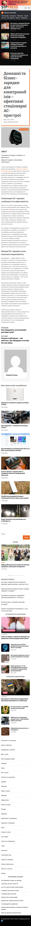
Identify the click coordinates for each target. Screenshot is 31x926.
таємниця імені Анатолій (8, 894)
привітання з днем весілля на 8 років (12, 900)
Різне (2, 827)
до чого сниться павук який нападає (12, 887)
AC (9, 209)
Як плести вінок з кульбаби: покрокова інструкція (19, 707)
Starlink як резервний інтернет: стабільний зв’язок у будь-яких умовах (15, 497)
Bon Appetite (10, 18)
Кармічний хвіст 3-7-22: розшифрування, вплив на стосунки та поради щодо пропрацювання (19, 668)
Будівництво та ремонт (8, 750)
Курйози (3, 782)
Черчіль (17, 18)
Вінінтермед (5, 16)
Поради (5, 692)
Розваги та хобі (5, 832)
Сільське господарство (8, 841)
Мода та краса (5, 791)
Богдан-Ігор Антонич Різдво (9, 897)
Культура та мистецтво (8, 777)
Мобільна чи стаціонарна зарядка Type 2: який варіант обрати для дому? (20, 719)
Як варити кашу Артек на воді (10, 890)
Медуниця (24, 18)
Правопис (4, 814)
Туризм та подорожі (7, 859)
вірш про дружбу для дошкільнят (11, 913)
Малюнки (4, 786)
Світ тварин (4, 837)
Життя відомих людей (7, 759)
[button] (4, 562)
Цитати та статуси (6, 869)
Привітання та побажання (9, 818)
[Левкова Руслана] (15, 361)
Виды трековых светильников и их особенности (13, 520)
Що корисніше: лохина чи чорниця (11, 880)
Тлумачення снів (6, 855)
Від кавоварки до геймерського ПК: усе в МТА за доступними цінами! (15, 449)
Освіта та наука (6, 804)
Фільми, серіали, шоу (7, 864)
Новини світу (5, 800)
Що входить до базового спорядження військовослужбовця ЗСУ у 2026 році (14, 700)
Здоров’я (4, 763)
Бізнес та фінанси (6, 745)
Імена (3, 768)
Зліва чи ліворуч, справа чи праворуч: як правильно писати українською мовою (15, 637)
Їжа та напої (4, 772)
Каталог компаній (10, 13)
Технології (4, 850)
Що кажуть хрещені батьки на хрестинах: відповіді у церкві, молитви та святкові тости (20, 26)
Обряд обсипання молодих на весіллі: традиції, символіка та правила (19, 35)
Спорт (3, 846)
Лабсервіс (20, 16)
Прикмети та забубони (8, 823)
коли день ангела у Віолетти (9, 884)
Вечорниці (13, 16)
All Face (4, 18)
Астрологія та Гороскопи (9, 630)
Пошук (3, 534)
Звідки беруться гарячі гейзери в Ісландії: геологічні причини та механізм (18, 45)
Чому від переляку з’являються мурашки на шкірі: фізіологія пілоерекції (19, 55)
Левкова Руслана (12, 375)
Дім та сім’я (4, 754)
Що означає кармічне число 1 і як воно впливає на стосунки (20, 656)
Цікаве (3, 873)
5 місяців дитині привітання (9, 904)
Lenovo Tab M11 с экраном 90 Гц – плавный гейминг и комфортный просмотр (13, 473)
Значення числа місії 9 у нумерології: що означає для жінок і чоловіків (20, 646)
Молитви (4, 795)
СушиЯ (26, 16)
